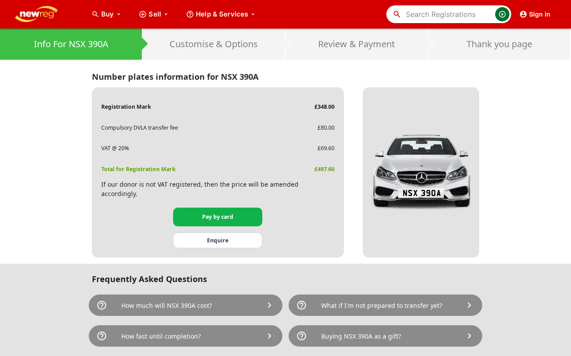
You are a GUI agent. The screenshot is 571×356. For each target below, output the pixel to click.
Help (222, 14)
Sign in (539, 14)
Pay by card (217, 217)
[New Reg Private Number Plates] (43, 14)
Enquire (217, 240)
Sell (155, 14)
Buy (112, 14)
